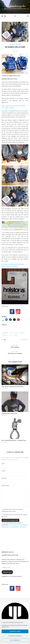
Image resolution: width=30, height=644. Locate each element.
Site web (4, 478)
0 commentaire (24, 339)
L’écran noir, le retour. (9, 413)
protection (5, 335)
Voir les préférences (15, 640)
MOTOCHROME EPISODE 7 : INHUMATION (14, 440)
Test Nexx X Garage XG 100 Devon (12, 386)
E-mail (4, 471)
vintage (15, 335)
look (12, 332)
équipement (5, 332)
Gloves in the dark (15, 44)
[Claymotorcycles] (15, 616)
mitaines (22, 332)
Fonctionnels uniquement (15, 635)
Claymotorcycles (15, 6)
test (11, 335)
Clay (5, 339)
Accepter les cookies (15, 631)
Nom (3, 463)
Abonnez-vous (7, 572)
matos (16, 332)
